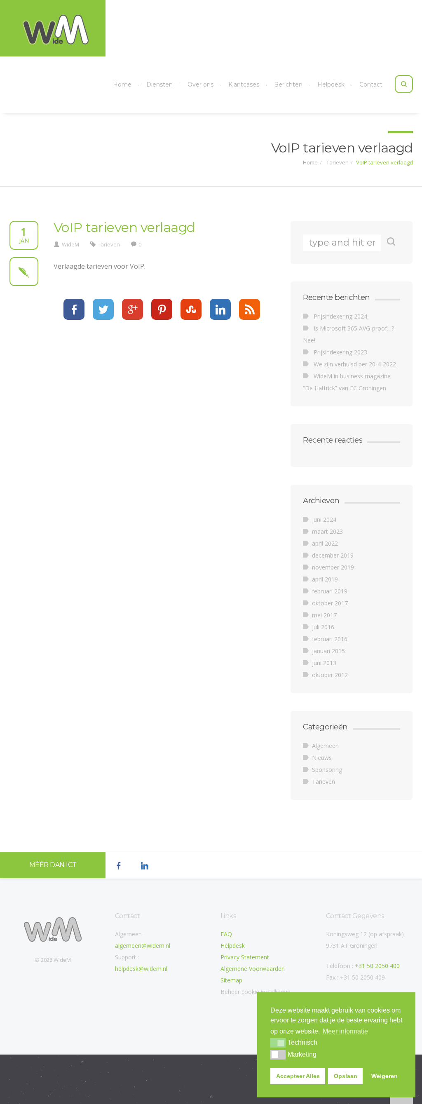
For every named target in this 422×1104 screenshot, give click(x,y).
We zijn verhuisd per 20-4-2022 (355, 364)
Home (122, 84)
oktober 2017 (330, 603)
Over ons (200, 84)
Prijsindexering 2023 (340, 352)
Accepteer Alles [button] (298, 1076)
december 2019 (333, 555)
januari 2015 (328, 651)
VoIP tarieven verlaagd (384, 162)
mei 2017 (324, 615)
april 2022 (325, 543)
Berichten (288, 84)
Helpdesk (331, 84)
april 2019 (325, 579)
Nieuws (322, 758)
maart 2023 (327, 531)
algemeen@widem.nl (142, 945)
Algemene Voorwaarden (252, 969)
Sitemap (231, 980)
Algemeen (325, 746)
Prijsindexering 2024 (340, 316)
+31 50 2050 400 (377, 966)
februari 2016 (329, 639)
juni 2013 (324, 663)
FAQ (226, 934)
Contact (370, 84)
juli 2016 (323, 627)
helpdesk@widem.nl (141, 969)
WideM (70, 244)
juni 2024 (324, 519)
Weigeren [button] (384, 1076)
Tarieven (337, 162)
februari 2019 (329, 591)
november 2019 (333, 567)
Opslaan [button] (345, 1076)
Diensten (159, 84)
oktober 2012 (330, 675)
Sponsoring (327, 770)
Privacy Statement (244, 957)
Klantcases (243, 84)
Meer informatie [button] (345, 1031)
